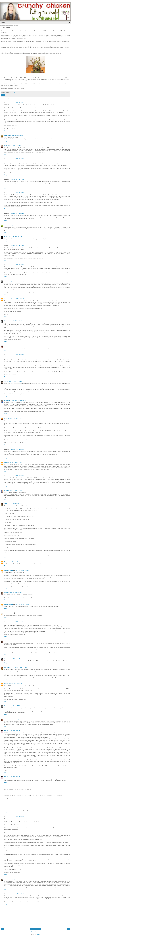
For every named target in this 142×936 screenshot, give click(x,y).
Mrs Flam (6, 236)
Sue (5, 705)
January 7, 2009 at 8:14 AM (20, 400)
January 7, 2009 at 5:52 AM (17, 245)
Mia (5, 561)
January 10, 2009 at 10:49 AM (16, 879)
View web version (35, 931)
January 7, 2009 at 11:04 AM (15, 592)
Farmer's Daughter (9, 400)
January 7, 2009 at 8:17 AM (14, 418)
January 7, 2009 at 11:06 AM (22, 604)
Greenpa (6, 592)
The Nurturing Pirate (9, 719)
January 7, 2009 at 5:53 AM (17, 264)
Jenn (5, 658)
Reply (5, 130)
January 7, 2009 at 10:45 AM (22, 570)
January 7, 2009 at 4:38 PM (16, 641)
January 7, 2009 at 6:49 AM (15, 381)
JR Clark (6, 503)
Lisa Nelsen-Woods (9, 667)
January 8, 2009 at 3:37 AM (13, 730)
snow (63, 36)
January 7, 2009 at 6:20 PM (15, 683)
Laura (5, 145)
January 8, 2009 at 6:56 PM (17, 787)
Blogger (38, 934)
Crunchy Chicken (8, 570)
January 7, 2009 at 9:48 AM (13, 561)
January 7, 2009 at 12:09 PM (17, 621)
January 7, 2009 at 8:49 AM (16, 462)
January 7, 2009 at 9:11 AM (16, 490)
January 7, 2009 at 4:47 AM (17, 158)
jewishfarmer (7, 298)
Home (35, 929)
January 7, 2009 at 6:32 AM (17, 354)
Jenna (5, 418)
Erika (5, 730)
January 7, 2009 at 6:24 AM (15, 320)
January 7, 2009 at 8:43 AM (17, 449)
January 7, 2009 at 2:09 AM (16, 135)
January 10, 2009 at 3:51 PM (17, 893)
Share (3, 94)
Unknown (6, 462)
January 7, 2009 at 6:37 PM (13, 705)
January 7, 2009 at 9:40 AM (15, 503)
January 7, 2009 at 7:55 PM (21, 719)
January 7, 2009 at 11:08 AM (22, 613)
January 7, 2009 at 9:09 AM (17, 475)
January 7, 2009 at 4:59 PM (13, 658)
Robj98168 (7, 135)
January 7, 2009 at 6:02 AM (17, 298)
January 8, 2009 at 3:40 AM (13, 776)
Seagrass (6, 320)
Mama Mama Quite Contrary (11, 281)
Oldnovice (6, 641)
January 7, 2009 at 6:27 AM (16, 346)
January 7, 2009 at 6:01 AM (25, 281)
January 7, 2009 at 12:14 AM (17, 102)
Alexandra (6, 346)
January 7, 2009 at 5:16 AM (17, 213)
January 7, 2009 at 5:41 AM (14, 225)
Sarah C (6, 381)
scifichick (6, 490)
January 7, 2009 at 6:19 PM (21, 667)
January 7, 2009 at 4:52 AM (17, 179)
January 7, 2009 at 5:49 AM (15, 236)
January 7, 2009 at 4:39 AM (14, 145)
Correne (6, 683)
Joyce (5, 225)
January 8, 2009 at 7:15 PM (17, 816)
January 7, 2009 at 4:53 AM (17, 192)
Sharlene (6, 879)
